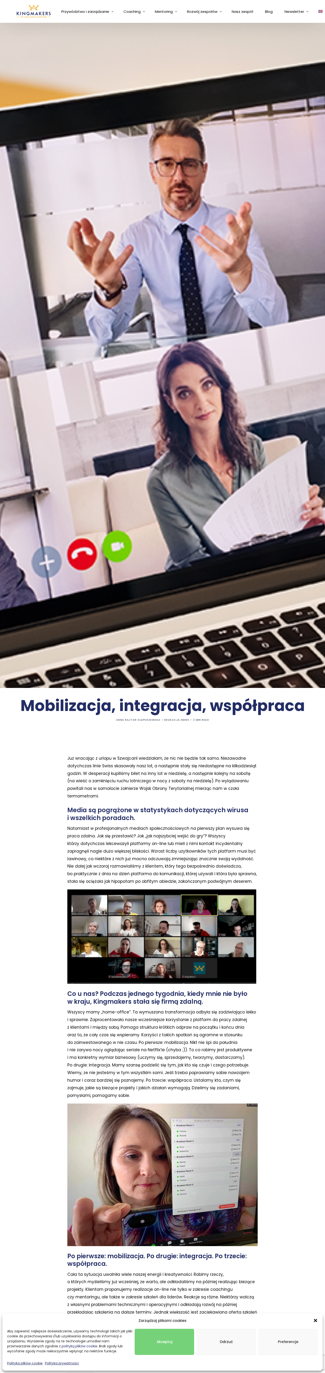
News (185, 720)
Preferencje (288, 1341)
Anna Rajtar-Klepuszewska (138, 720)
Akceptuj (164, 1341)
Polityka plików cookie (25, 1363)
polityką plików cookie (79, 1346)
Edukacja (172, 720)
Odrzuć (226, 1341)
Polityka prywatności (62, 1363)
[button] (315, 1320)
